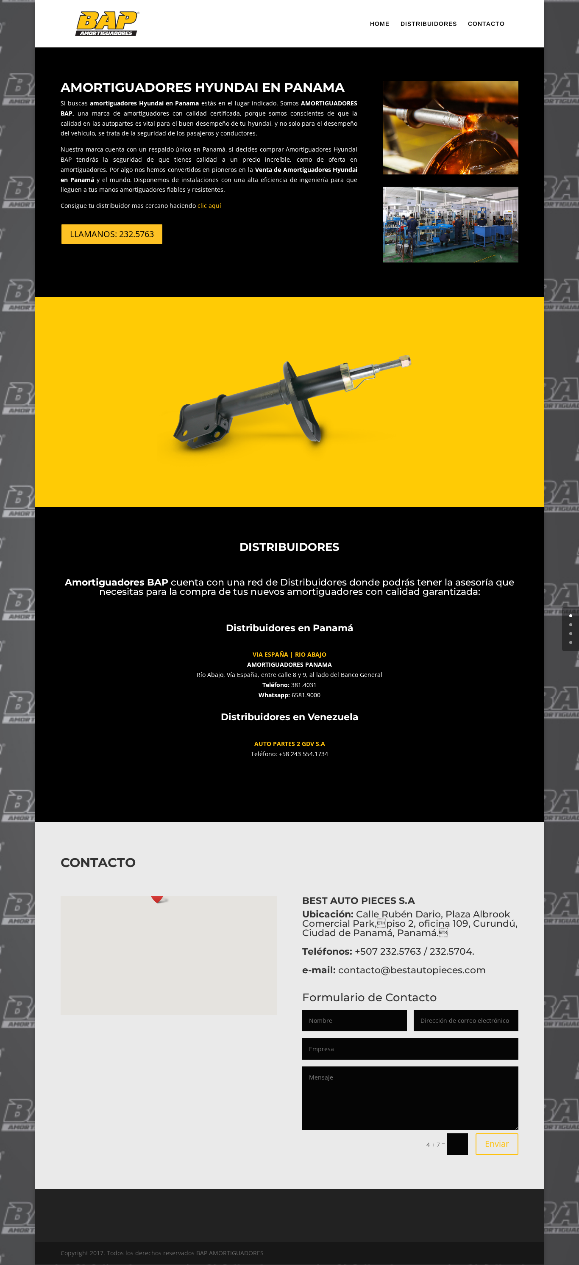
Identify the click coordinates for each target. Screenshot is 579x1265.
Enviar (497, 1143)
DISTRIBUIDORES (429, 24)
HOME (380, 24)
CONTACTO (486, 24)
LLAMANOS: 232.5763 (112, 234)
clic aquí (209, 206)
